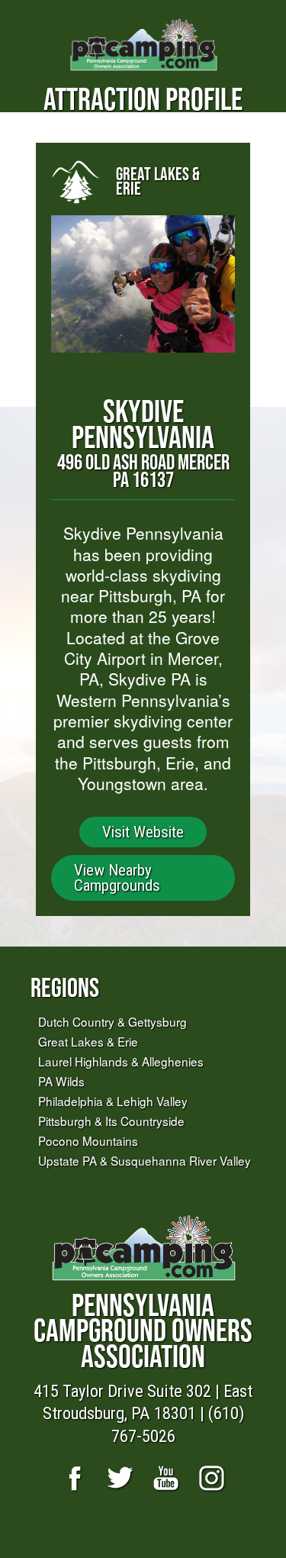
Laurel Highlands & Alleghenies (121, 1061)
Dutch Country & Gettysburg (112, 1021)
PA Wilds (61, 1081)
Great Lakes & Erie (88, 1041)
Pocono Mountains (88, 1140)
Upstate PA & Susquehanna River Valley (144, 1160)
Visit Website (143, 832)
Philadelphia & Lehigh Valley (113, 1100)
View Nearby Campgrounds (117, 878)
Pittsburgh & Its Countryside (111, 1120)
